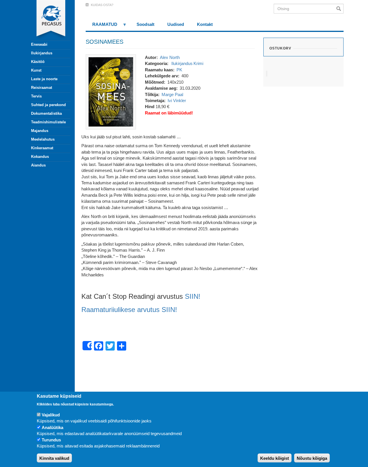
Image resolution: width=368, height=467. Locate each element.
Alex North (170, 57)
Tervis (36, 96)
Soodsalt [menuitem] (145, 24)
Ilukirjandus (41, 53)
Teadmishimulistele (48, 122)
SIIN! (192, 296)
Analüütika (52, 427)
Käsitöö (38, 62)
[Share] (87, 345)
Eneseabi (39, 44)
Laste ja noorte (44, 79)
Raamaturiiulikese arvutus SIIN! (129, 309)
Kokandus (40, 156)
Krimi (198, 63)
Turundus (51, 440)
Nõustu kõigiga (312, 458)
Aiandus (38, 165)
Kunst (36, 70)
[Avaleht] (47, 20)
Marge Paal (172, 94)
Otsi (340, 8)
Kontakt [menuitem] (205, 24)
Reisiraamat (41, 87)
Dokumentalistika (46, 113)
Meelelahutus (43, 139)
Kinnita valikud (54, 458)
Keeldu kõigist (274, 458)
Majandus (39, 131)
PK (179, 69)
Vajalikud (51, 414)
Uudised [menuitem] (175, 24)
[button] (111, 91)
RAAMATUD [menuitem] (101, 26)
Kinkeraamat (42, 148)
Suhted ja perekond (48, 105)
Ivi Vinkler (177, 100)
